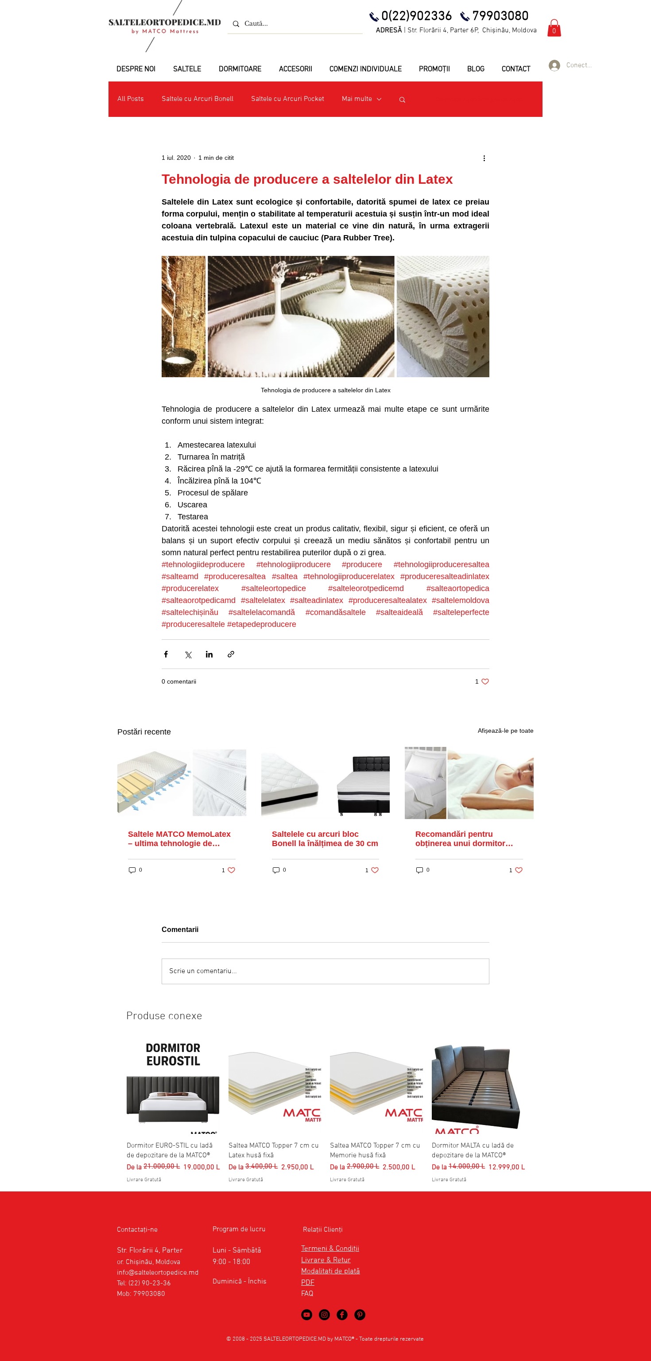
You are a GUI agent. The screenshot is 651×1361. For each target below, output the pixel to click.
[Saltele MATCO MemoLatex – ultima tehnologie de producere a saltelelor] (181, 783)
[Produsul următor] (537, 1087)
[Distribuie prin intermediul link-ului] (231, 654)
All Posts (130, 99)
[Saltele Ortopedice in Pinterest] (359, 1314)
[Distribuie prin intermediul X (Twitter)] (187, 654)
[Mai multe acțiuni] (484, 157)
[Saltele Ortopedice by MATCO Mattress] (324, 1314)
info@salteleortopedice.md (158, 1272)
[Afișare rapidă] (173, 1087)
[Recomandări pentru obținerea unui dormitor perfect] (469, 783)
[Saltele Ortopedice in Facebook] (342, 1314)
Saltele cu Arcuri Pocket (287, 99)
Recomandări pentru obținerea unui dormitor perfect (460, 839)
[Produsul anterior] (113, 1087)
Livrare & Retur (326, 1260)
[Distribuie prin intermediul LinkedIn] (209, 654)
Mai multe (357, 99)
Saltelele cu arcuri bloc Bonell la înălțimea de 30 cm (325, 839)
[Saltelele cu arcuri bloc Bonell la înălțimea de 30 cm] (325, 783)
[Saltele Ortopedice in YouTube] (306, 1314)
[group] (325, 1112)
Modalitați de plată (330, 1271)
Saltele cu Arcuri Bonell (197, 99)
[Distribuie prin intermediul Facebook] (166, 654)
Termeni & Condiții (330, 1249)
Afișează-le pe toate (506, 730)
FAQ (307, 1294)
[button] (554, 27)
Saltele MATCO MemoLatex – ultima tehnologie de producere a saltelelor (179, 839)
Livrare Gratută (144, 1180)
